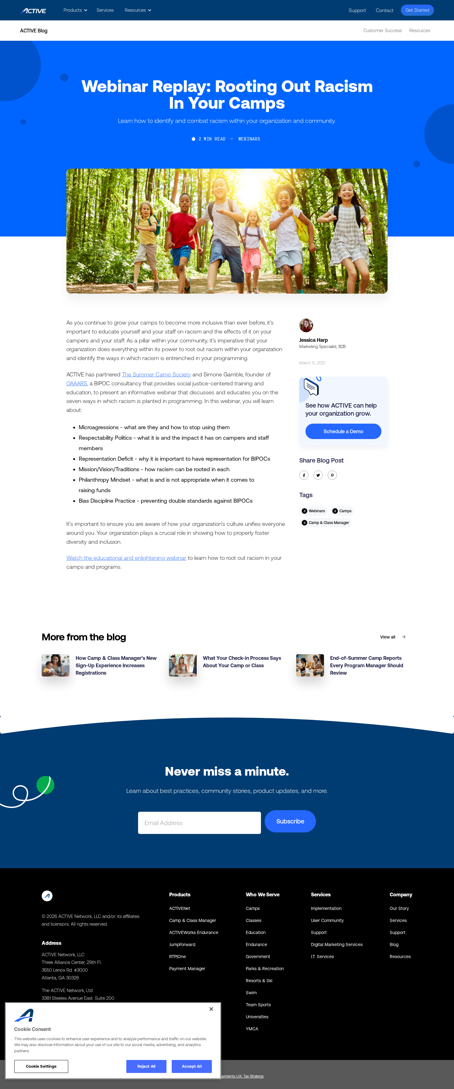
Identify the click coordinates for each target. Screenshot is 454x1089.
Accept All (191, 1066)
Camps (253, 908)
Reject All (146, 1066)
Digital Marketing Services (337, 944)
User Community (327, 920)
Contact (384, 10)
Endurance (256, 944)
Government (258, 956)
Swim (251, 992)
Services (105, 10)
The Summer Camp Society (156, 374)
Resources (419, 30)
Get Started (417, 10)
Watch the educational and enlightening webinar (126, 558)
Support (357, 10)
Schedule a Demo (343, 431)
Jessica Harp (313, 340)
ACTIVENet (179, 908)
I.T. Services (322, 956)
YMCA (252, 1028)
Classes (253, 920)
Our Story (399, 908)
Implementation (326, 908)
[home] (33, 10)
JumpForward (182, 944)
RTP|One (177, 956)
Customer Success (383, 30)
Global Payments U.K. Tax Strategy (236, 1076)
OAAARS (76, 383)
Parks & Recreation (265, 968)
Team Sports (258, 1004)
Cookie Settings (41, 1066)
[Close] (211, 1009)
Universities (257, 1016)
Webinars (249, 138)
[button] (74, 10)
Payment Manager (187, 968)
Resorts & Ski (259, 980)
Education (256, 932)
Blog (394, 944)
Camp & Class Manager (192, 920)
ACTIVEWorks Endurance (193, 932)
